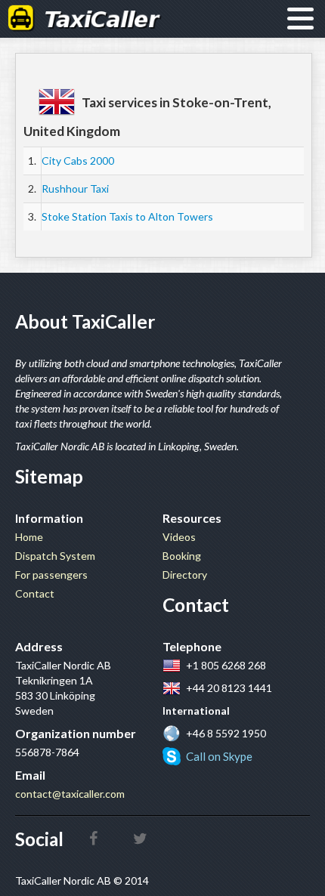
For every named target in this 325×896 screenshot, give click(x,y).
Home (29, 536)
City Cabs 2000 (78, 160)
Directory (184, 574)
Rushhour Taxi (75, 188)
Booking (181, 555)
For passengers (51, 574)
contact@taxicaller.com (70, 793)
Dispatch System (55, 555)
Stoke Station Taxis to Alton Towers (127, 216)
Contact (34, 593)
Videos (179, 536)
